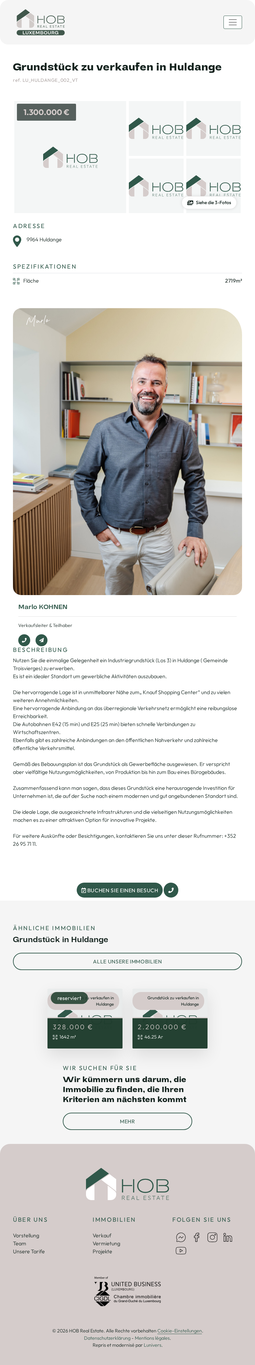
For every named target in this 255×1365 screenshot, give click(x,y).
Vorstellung (26, 1235)
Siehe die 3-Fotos (213, 202)
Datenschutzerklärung (107, 1338)
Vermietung (106, 1243)
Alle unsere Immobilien (127, 961)
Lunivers (152, 1345)
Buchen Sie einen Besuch (122, 890)
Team (19, 1243)
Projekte (102, 1251)
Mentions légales (152, 1338)
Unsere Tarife (29, 1251)
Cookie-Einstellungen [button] (179, 1331)
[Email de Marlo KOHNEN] (41, 640)
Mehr (127, 1121)
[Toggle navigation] (232, 22)
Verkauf (102, 1235)
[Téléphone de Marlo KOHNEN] (24, 640)
